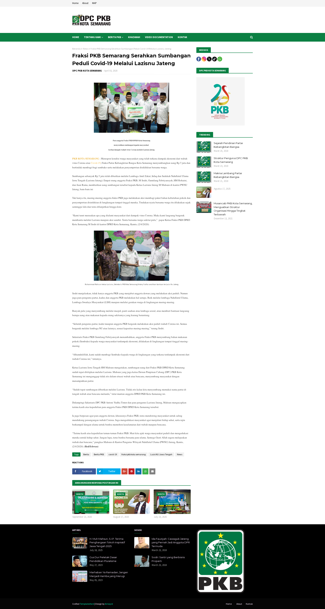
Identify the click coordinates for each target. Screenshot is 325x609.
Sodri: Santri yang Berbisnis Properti (168, 559)
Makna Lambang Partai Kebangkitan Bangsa (228, 175)
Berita (86, 454)
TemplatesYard (87, 603)
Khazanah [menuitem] (134, 37)
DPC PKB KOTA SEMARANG (87, 70)
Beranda (76, 48)
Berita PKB (99, 454)
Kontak (249, 603)
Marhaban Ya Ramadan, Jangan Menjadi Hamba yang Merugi (109, 574)
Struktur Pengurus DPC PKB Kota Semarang (231, 160)
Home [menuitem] (75, 37)
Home (75, 3)
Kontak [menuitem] (182, 37)
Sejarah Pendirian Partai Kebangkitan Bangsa (228, 145)
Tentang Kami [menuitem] (92, 37)
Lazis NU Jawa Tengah (161, 454)
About (85, 3)
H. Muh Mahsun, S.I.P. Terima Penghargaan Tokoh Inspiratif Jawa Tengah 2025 (107, 542)
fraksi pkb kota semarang (133, 454)
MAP (94, 3)
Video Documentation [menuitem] (159, 37)
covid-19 (113, 454)
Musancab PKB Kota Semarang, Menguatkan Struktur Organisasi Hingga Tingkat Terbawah (233, 209)
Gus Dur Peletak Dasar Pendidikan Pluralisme (103, 559)
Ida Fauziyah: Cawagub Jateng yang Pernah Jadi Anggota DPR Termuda (171, 542)
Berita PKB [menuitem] (114, 37)
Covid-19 (96, 163)
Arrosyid (109, 603)
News (85, 48)
